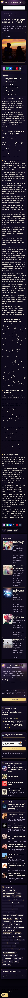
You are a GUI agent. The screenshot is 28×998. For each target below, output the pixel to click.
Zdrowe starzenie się (7, 961)
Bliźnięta (10, 890)
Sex (11, 939)
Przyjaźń (5, 936)
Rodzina (15, 936)
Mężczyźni (5, 924)
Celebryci (19, 893)
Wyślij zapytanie (14, 699)
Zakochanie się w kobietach (9, 952)
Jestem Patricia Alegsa (10, 708)
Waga (14, 946)
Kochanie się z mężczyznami (9, 915)
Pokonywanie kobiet (8, 933)
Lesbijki (16, 918)
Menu (4, 995)
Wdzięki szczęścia (7, 949)
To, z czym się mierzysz (11, 94)
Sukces (4, 943)
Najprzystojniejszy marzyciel (12, 84)
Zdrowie (16, 961)
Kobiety (16, 909)
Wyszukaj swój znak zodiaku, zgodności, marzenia (13, 976)
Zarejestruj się (14, 748)
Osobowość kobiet (7, 927)
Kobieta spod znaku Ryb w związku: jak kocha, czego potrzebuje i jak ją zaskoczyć (18, 543)
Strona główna (5, 13)
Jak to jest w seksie (7, 909)
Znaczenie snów (6, 964)
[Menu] (23, 2)
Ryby (11, 13)
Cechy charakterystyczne (8, 893)
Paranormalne (11, 930)
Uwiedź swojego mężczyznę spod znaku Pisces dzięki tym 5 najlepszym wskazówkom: (13, 79)
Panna (4, 930)
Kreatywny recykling (7, 918)
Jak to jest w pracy (7, 906)
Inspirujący (5, 899)
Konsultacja (5, 680)
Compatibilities (6, 896)
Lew (21, 918)
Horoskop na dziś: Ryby (9, 718)
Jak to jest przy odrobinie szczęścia (11, 902)
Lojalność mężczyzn (17, 921)
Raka (10, 936)
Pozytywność (18, 933)
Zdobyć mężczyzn (7, 958)
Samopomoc (6, 939)
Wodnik (23, 949)
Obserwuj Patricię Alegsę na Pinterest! (12, 98)
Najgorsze (17, 924)
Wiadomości (16, 949)
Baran (4, 890)
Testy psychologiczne (13, 943)
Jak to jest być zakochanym (16, 899)
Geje (13, 896)
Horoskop (9, 530)
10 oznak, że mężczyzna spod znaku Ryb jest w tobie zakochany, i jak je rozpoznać (18, 616)
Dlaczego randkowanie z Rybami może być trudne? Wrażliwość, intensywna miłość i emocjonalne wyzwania (19, 591)
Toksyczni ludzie (6, 946)
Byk (14, 890)
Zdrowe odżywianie (17, 958)
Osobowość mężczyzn (19, 927)
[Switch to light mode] (20, 2)
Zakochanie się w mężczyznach (10, 955)
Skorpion (17, 939)
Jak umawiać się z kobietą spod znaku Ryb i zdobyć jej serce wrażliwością (19, 567)
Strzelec (23, 939)
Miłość (15, 530)
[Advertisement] (14, 8)
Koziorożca (20, 915)
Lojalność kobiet (7, 921)
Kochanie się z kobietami (8, 912)
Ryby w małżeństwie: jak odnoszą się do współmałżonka (18, 641)
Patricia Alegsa (10, 34)
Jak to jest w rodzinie (19, 906)
